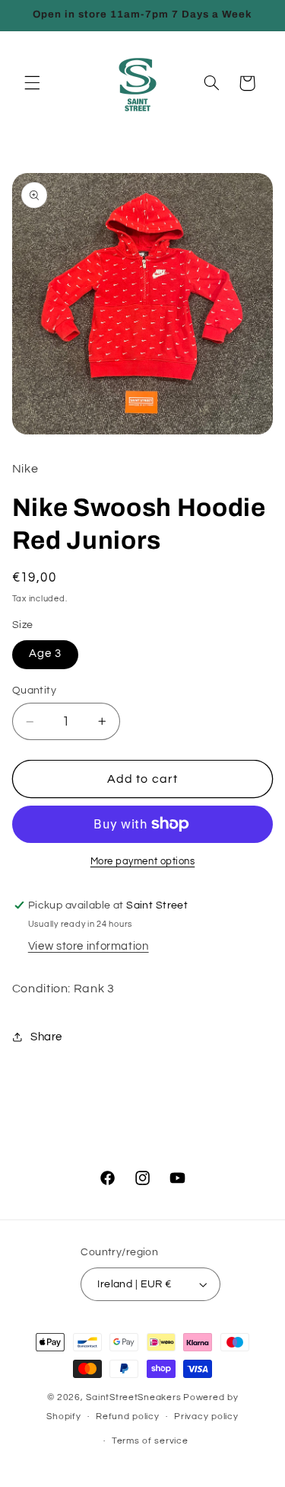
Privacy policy (206, 1416)
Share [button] (46, 1037)
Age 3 (45, 653)
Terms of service (150, 1441)
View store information (88, 946)
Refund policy (128, 1416)
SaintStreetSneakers (133, 1397)
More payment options (142, 862)
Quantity (34, 690)
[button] (31, 83)
